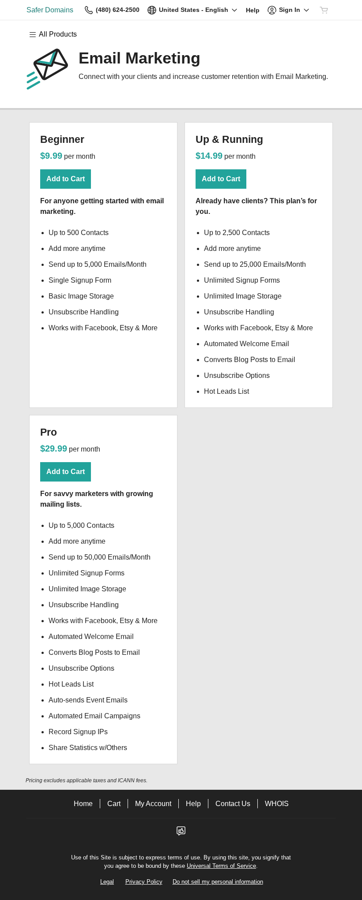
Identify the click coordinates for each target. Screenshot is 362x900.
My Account (153, 803)
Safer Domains (49, 10)
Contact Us (232, 803)
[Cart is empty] (324, 10)
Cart (114, 803)
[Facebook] (181, 833)
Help (193, 803)
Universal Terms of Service (221, 866)
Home (83, 803)
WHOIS (277, 803)
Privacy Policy (143, 881)
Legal (107, 881)
